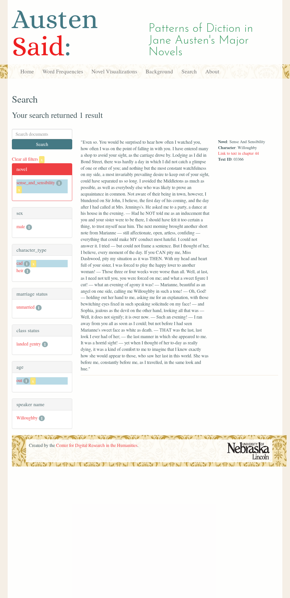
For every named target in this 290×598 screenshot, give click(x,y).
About (212, 71)
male (20, 226)
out (19, 380)
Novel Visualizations (114, 71)
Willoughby (27, 418)
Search (189, 71)
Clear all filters (27, 159)
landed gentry (28, 344)
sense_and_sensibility (35, 182)
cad (19, 263)
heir (19, 270)
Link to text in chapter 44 (238, 153)
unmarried (25, 307)
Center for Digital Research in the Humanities (96, 445)
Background (159, 71)
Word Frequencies (62, 71)
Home (27, 71)
